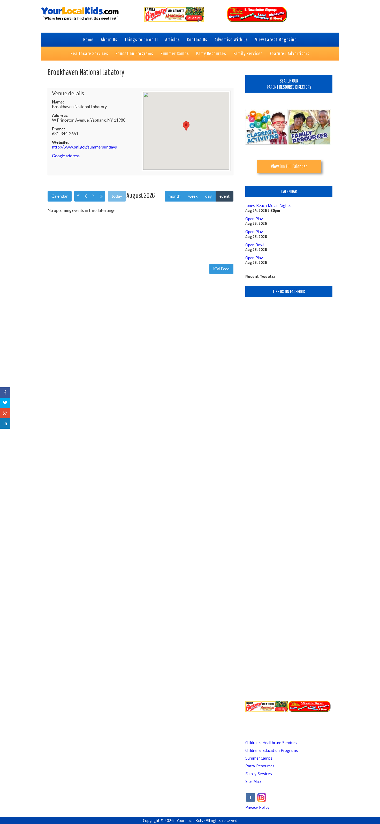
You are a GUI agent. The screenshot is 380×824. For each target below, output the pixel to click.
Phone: (58, 129)
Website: (60, 142)
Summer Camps (258, 758)
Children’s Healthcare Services (271, 742)
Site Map (253, 781)
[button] (186, 126)
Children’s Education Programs (271, 750)
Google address (66, 155)
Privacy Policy (257, 807)
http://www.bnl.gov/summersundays (84, 147)
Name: (58, 102)
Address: (60, 115)
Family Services (258, 773)
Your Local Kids (190, 820)
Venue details (68, 93)
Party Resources (260, 766)
